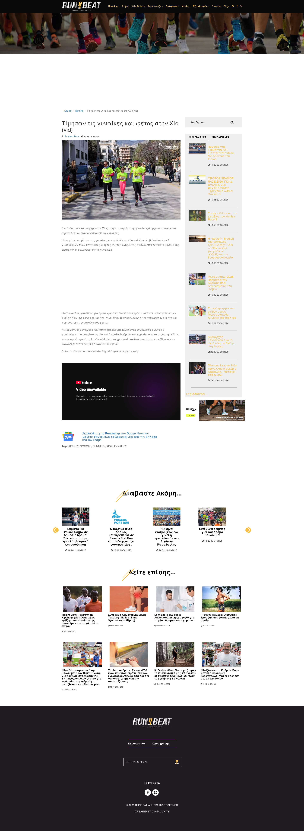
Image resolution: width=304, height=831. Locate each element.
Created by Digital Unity (152, 811)
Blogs (226, 6)
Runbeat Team (72, 136)
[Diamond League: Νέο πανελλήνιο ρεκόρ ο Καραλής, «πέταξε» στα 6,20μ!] (197, 367)
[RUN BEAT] (81, 6)
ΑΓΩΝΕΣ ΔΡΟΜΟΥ (79, 446)
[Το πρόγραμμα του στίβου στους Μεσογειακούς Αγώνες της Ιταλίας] (197, 310)
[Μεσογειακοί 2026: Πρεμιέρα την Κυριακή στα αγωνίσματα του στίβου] (197, 279)
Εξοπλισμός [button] (200, 6)
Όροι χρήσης (160, 743)
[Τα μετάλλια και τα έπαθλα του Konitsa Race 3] (197, 215)
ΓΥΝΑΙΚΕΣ (120, 446)
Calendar (216, 6)
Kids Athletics (138, 6)
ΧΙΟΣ (109, 446)
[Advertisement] (95, 85)
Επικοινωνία (136, 743)
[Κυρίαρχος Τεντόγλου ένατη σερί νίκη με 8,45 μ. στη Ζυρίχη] (197, 339)
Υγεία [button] (185, 6)
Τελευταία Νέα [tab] (197, 137)
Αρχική (68, 110)
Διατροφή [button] (172, 6)
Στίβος (125, 6)
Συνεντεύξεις (155, 6)
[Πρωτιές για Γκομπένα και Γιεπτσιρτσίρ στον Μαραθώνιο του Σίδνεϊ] (197, 148)
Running (79, 110)
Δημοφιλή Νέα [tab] (220, 137)
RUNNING (98, 446)
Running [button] (113, 6)
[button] (56, 530)
